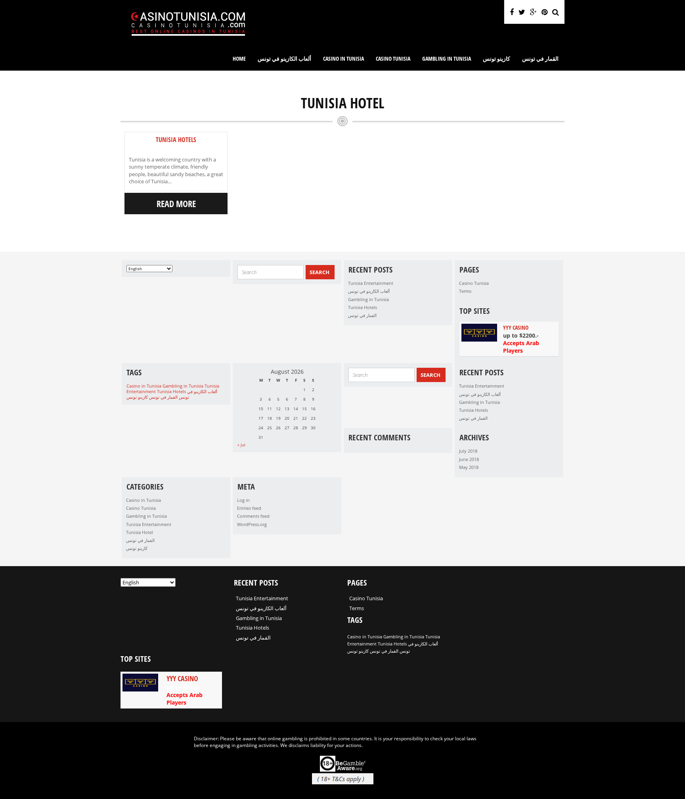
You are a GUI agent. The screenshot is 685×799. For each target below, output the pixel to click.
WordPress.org (252, 524)
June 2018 (469, 459)
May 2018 (468, 467)
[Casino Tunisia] (187, 42)
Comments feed (253, 516)
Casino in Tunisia (343, 58)
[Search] (555, 12)
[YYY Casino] (509, 339)
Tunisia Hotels (176, 139)
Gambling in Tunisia (446, 58)
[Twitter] (522, 12)
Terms (465, 291)
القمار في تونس (540, 58)
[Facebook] (512, 12)
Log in (243, 500)
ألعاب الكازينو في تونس (284, 58)
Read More (176, 203)
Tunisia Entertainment (370, 283)
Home (239, 58)
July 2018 (468, 451)
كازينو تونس (496, 58)
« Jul (241, 445)
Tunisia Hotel (139, 532)
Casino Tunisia (393, 58)
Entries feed (249, 508)
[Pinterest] (544, 12)
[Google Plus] (533, 12)
